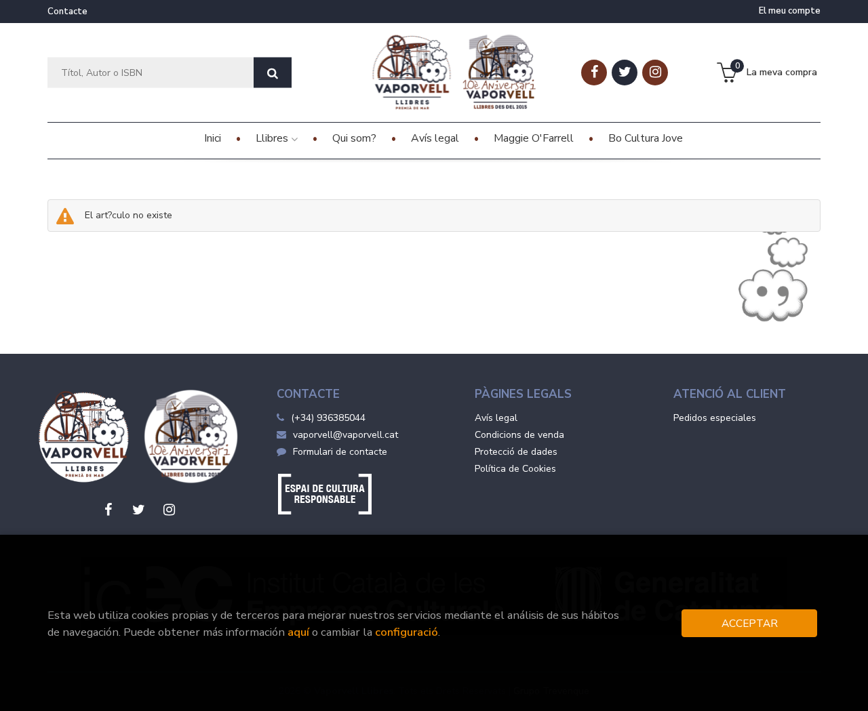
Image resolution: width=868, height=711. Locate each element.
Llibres (273, 138)
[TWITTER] (624, 72)
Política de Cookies (515, 468)
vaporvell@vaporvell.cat (345, 434)
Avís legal (496, 417)
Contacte (67, 11)
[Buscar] (273, 73)
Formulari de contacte (340, 451)
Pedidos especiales (714, 417)
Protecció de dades (516, 451)
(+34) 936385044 (328, 417)
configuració (406, 632)
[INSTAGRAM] (655, 72)
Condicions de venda (519, 434)
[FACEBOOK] (594, 72)
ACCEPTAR (750, 623)
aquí (298, 632)
